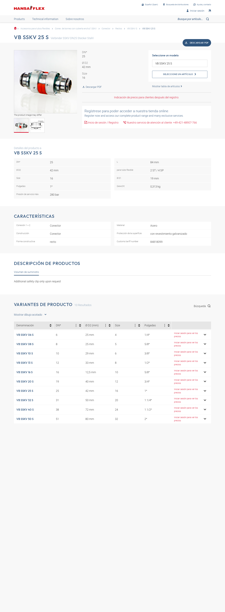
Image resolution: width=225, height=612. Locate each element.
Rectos (118, 28)
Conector (106, 28)
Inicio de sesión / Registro (102, 122)
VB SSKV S (132, 28)
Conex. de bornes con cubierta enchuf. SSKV (76, 28)
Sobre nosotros (75, 19)
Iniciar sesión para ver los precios (186, 335)
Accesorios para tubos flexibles (35, 28)
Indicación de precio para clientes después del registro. (146, 97)
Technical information (45, 19)
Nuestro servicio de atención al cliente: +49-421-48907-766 (161, 122)
